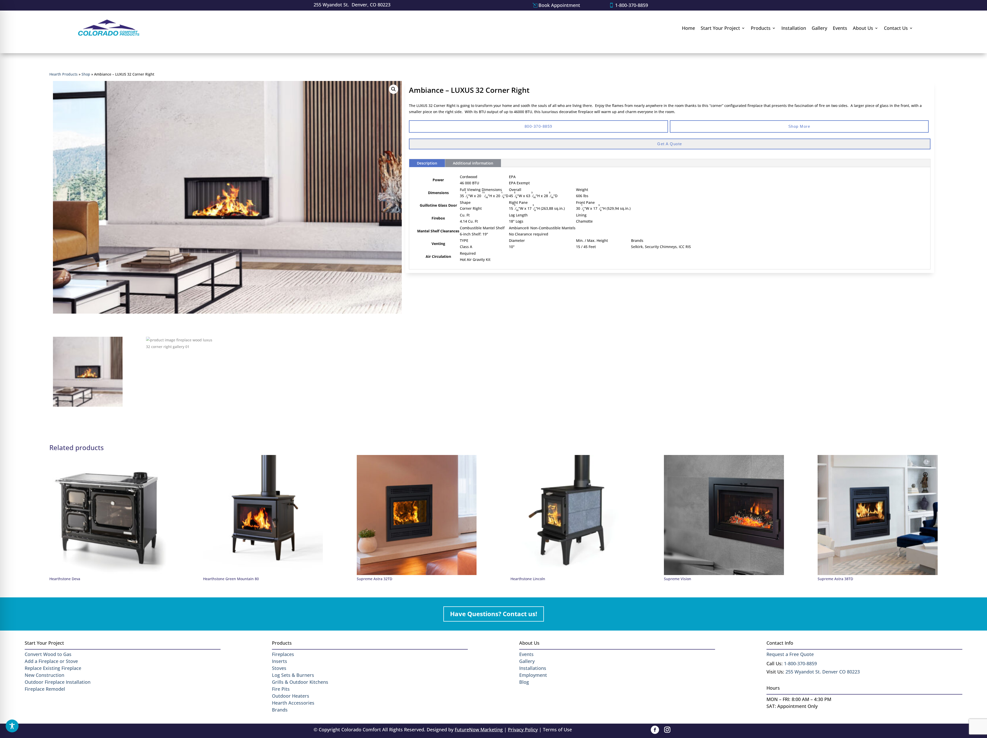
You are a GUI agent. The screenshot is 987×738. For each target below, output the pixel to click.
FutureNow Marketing (479, 729)
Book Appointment (559, 5)
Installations (532, 668)
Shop (85, 74)
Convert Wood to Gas (48, 654)
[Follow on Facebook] (655, 730)
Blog (524, 682)
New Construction (44, 675)
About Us (863, 28)
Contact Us (896, 28)
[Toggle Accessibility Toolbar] (12, 726)
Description (427, 163)
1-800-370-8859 (631, 5)
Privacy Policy (523, 729)
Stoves (279, 668)
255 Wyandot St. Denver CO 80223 (822, 672)
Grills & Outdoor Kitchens (300, 682)
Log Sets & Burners (293, 675)
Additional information (473, 163)
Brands (280, 710)
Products (761, 28)
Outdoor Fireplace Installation (57, 682)
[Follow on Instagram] (667, 730)
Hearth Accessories (293, 703)
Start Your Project (720, 28)
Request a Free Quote (790, 654)
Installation (793, 28)
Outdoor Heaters (290, 696)
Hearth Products (63, 74)
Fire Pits (281, 689)
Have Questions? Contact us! (493, 613)
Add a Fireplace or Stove (51, 661)
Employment (533, 675)
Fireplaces (283, 654)
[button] (393, 89)
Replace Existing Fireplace (53, 668)
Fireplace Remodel (45, 689)
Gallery (819, 28)
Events (840, 28)
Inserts (279, 661)
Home (688, 28)
